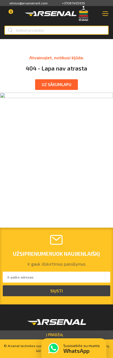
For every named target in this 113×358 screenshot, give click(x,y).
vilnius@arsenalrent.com (28, 3)
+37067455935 (73, 3)
